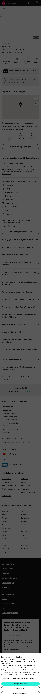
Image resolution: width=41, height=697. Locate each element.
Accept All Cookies (20, 683)
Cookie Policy (6, 678)
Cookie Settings (20, 688)
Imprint (32, 678)
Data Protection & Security (20, 678)
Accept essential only (20, 693)
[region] (20, 675)
